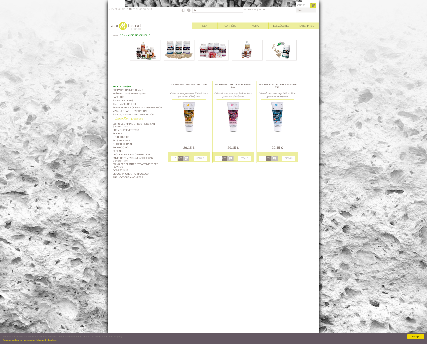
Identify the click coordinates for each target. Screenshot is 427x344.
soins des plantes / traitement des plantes (135, 165)
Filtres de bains (123, 144)
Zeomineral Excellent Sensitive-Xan (277, 86)
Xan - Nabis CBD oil (125, 104)
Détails (200, 158)
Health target (122, 86)
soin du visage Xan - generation (133, 114)
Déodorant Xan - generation (131, 154)
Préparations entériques (129, 93)
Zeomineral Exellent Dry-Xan (189, 84)
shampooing (121, 147)
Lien (204, 25)
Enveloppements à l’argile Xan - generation (133, 159)
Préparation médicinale (128, 90)
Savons (117, 133)
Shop (116, 35)
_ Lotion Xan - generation (128, 118)
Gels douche (121, 137)
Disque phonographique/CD (131, 173)
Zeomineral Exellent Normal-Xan (233, 86)
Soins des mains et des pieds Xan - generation (134, 125)
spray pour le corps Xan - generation (137, 107)
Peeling (118, 151)
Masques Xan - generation (130, 111)
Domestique (120, 170)
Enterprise (306, 25)
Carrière (230, 25)
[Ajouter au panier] (186, 158)
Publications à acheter (128, 177)
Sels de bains (121, 140)
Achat (256, 25)
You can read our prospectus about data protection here (30, 340)
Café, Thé (118, 97)
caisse (301, 5)
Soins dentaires (123, 100)
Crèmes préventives (126, 130)
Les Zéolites (281, 25)
